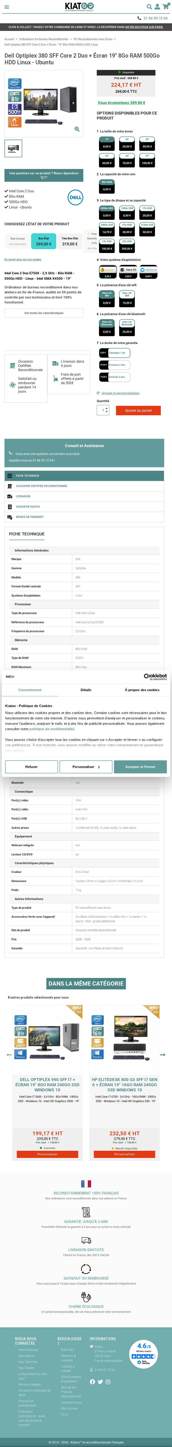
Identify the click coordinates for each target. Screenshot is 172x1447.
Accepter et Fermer (140, 767)
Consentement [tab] (29, 690)
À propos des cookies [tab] (142, 690)
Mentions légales (29, 1384)
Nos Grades (26, 1368)
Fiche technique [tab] (27, 475)
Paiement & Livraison (68, 1358)
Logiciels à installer (68, 1369)
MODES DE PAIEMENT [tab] (30, 517)
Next (162, 1055)
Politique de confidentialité (27, 1403)
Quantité (103, 401)
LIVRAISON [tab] (23, 496)
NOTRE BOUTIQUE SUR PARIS (144, 27)
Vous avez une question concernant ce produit (47, 454)
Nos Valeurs (26, 1356)
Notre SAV (67, 1350)
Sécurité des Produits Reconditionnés (71, 1392)
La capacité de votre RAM (117, 174)
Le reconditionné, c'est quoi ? (32, 1376)
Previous (9, 1055)
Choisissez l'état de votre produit (36, 224)
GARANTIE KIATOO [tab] (28, 506)
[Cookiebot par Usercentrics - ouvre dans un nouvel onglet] (147, 677)
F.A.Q (64, 1414)
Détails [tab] (86, 690)
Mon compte (69, 1408)
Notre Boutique (28, 1350)
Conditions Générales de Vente (34, 1393)
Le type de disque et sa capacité (123, 200)
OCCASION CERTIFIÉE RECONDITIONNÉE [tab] (41, 486)
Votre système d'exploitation (120, 260)
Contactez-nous (71, 1402)
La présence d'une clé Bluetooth (122, 314)
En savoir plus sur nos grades (22, 259)
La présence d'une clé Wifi (118, 285)
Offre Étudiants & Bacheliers (71, 1379)
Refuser (31, 767)
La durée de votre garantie (119, 343)
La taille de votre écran (116, 131)
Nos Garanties (28, 1362)
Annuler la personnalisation (120, 393)
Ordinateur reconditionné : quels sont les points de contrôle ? (31, 1418)
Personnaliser (83, 767)
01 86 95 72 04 (156, 18)
